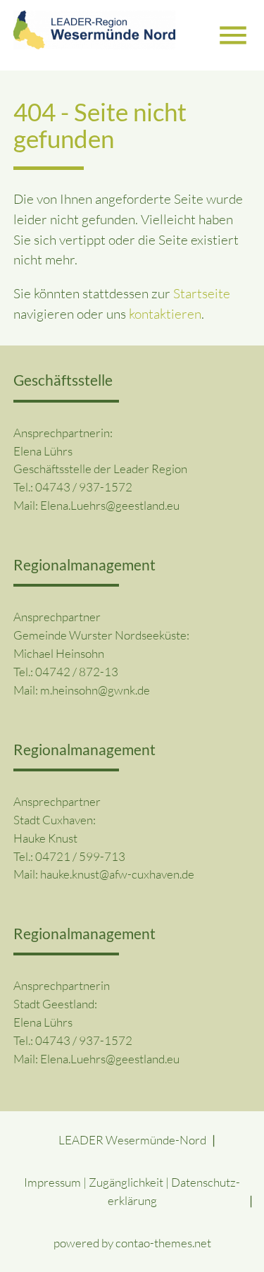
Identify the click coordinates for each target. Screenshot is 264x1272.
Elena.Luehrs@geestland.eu (110, 505)
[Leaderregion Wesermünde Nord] (94, 35)
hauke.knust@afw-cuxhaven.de (117, 874)
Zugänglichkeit (126, 1182)
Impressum (52, 1182)
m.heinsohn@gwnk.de (95, 690)
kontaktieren (165, 313)
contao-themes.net (163, 1242)
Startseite (201, 293)
